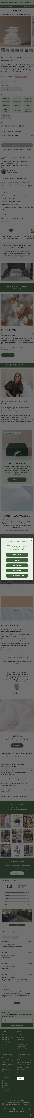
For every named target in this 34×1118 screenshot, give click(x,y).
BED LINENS (17, 555)
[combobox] (20, 1078)
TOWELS (17, 560)
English (19, 1078)
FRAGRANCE (17, 570)
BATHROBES (17, 565)
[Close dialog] (31, 539)
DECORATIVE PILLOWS (17, 575)
